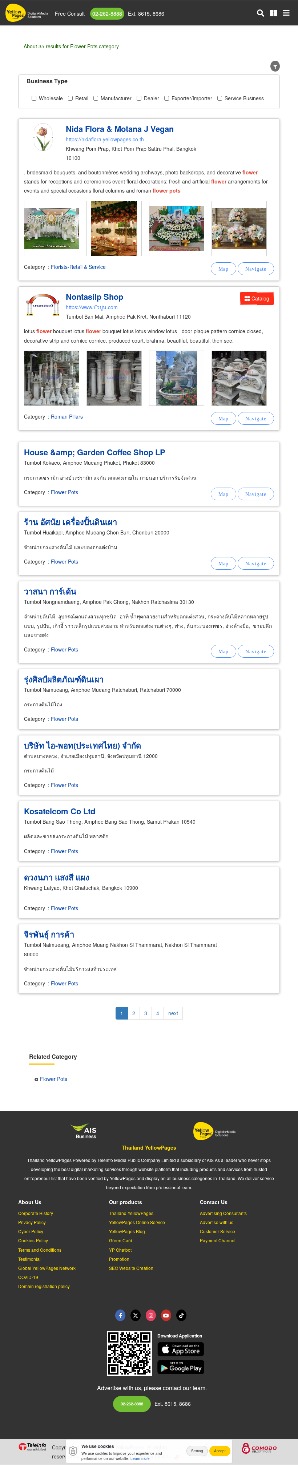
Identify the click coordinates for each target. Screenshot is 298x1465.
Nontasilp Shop (94, 296)
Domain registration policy (44, 1286)
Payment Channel (217, 1240)
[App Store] (218, 1349)
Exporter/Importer (192, 98)
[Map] (223, 268)
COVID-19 (28, 1277)
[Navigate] (256, 268)
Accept (220, 1450)
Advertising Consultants (223, 1213)
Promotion (119, 1259)
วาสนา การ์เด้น (50, 591)
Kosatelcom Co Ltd (59, 811)
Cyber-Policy (30, 1231)
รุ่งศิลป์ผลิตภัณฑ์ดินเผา (64, 679)
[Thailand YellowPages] (135, 1315)
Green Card (120, 1240)
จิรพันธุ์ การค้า (49, 934)
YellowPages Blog (127, 1231)
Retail (81, 98)
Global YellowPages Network (47, 1268)
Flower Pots (64, 492)
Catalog (260, 298)
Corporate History (35, 1213)
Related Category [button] (53, 1056)
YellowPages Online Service (137, 1222)
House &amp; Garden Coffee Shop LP (94, 452)
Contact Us (213, 1202)
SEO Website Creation (131, 1268)
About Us (29, 1202)
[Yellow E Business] (120, 1315)
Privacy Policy (32, 1222)
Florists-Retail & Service (78, 266)
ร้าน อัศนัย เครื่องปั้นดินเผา (70, 522)
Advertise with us (216, 1222)
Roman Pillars (67, 416)
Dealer (151, 98)
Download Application (179, 1335)
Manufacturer (116, 98)
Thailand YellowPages (149, 1147)
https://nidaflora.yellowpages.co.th (105, 139)
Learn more (140, 1458)
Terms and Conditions (39, 1250)
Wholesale (51, 98)
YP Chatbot (120, 1250)
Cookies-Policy (33, 1240)
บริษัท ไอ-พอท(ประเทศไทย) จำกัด (82, 745)
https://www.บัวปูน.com (92, 307)
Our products (125, 1202)
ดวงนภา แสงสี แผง (56, 877)
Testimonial (29, 1259)
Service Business (244, 98)
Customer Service (217, 1231)
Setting (197, 1450)
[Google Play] (218, 1367)
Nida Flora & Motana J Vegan (120, 128)
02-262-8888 (107, 13)
